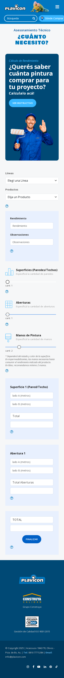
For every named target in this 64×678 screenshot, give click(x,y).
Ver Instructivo (22, 103)
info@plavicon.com (15, 656)
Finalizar (32, 539)
